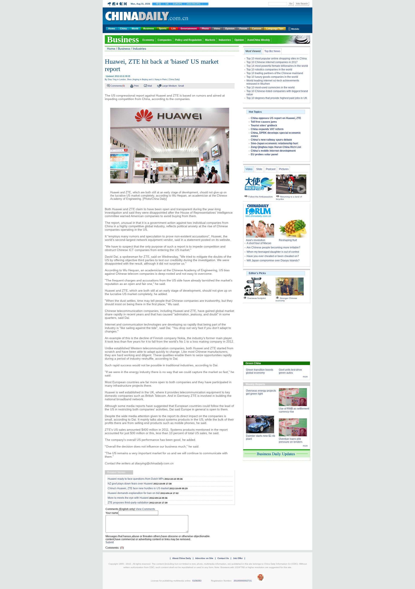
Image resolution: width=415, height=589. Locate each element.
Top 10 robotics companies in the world (269, 69)
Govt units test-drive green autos (290, 371)
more (305, 376)
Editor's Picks (257, 273)
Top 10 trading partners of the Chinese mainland (274, 73)
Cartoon (256, 28)
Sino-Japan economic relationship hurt (274, 143)
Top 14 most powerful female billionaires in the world (277, 65)
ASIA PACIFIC (194, 4)
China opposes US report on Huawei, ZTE (276, 118)
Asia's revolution (255, 240)
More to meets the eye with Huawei (128, 497)
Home (111, 28)
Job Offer (238, 558)
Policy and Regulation (188, 39)
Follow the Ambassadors (260, 196)
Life (173, 28)
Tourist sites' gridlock (264, 125)
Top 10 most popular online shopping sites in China (276, 58)
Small (181, 85)
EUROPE (177, 4)
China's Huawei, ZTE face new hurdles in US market (138, 488)
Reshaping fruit (288, 240)
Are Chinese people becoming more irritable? (273, 247)
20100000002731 (243, 580)
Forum (243, 28)
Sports (162, 28)
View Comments (145, 509)
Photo (205, 28)
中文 (158, 3)
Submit (109, 542)
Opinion (230, 28)
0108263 (196, 580)
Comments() (117, 85)
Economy (148, 39)
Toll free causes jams (264, 121)
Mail (150, 85)
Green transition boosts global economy (259, 371)
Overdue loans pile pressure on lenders (290, 440)
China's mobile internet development (273, 150)
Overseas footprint (256, 298)
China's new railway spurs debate (271, 139)
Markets (210, 39)
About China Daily (181, 558)
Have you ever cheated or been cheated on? (273, 256)
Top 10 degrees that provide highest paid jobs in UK (276, 98)
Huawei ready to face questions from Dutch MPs (136, 478)
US (167, 4)
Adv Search (302, 3)
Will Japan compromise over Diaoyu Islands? (273, 260)
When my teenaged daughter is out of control (273, 251)
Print (136, 85)
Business (148, 28)
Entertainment (189, 28)
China (123, 28)
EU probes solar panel (264, 154)
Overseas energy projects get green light (261, 392)
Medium (173, 85)
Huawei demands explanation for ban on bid (134, 493)
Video (217, 28)
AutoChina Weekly (258, 39)
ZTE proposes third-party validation (128, 502)
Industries (225, 39)
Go (290, 3)
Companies (165, 39)
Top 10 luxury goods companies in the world (272, 76)
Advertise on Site (204, 558)
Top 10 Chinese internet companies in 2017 (272, 62)
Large (165, 85)
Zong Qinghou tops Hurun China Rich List (276, 147)
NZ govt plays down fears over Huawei (130, 483)
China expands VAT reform (267, 129)
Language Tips (274, 28)
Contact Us (223, 558)
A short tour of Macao (259, 243)
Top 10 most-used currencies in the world (270, 87)
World (135, 28)
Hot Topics (255, 111)
